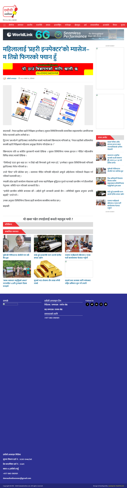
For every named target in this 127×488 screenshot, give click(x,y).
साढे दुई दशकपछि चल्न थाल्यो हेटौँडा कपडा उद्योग (47, 256)
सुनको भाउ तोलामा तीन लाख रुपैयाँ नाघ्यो (47, 282)
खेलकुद (77, 25)
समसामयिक (94, 25)
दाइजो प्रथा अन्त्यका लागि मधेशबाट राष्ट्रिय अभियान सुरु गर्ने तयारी (78, 282)
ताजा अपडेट (102, 137)
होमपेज (11, 25)
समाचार (20, 25)
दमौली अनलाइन (11, 78)
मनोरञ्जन (68, 25)
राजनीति (39, 25)
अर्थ (85, 25)
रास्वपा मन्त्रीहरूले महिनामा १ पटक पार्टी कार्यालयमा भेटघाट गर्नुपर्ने (77, 256)
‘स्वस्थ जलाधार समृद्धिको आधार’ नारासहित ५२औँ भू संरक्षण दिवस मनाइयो (15, 283)
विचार (115, 25)
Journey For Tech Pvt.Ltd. (116, 486)
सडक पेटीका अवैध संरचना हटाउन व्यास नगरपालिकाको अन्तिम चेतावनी (114, 146)
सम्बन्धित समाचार (12, 231)
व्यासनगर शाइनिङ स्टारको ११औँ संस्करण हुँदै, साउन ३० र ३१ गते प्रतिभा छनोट (114, 159)
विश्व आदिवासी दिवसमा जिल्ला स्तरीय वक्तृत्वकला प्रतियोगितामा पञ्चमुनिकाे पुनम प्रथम (115, 182)
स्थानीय (29, 25)
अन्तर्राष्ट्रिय (57, 25)
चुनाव (123, 25)
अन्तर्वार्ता (106, 25)
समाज (48, 25)
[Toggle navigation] (4, 25)
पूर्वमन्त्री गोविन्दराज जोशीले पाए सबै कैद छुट (16, 256)
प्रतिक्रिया (8, 224)
